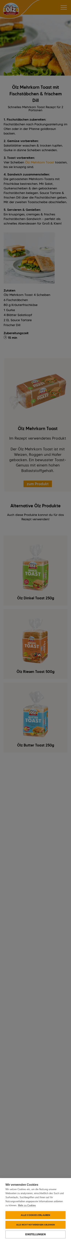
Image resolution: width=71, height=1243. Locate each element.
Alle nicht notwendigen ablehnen (35, 1224)
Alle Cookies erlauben (35, 1215)
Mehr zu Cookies (27, 1205)
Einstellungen (35, 1234)
